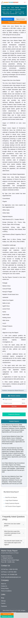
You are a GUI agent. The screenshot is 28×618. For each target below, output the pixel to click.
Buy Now (14, 406)
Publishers (4, 606)
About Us (3, 583)
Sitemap (3, 601)
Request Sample (7, 614)
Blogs (2, 598)
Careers (3, 603)
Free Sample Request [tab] (14, 22)
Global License (14, 403)
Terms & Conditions (6, 591)
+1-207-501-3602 (11, 572)
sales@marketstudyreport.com (13, 577)
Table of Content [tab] (20, 19)
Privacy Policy (5, 588)
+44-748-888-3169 (12, 574)
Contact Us (4, 586)
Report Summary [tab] (7, 19)
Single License (14, 399)
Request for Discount (14, 414)
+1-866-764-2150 (13, 569)
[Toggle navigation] (25, 2)
